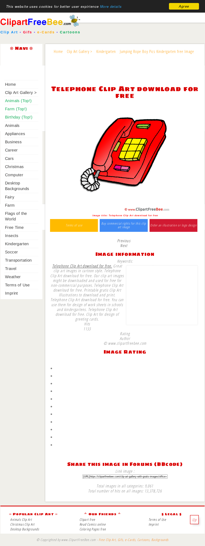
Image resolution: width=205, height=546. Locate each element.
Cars (9, 158)
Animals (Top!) (18, 101)
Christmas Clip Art (22, 524)
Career (11, 150)
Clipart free (87, 519)
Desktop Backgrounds (24, 529)
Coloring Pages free (92, 529)
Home (10, 84)
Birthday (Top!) (18, 117)
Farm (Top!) (16, 109)
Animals (12, 125)
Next (123, 245)
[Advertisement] (125, 72)
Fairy (9, 197)
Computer (14, 175)
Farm (10, 205)
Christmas (14, 166)
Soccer (11, 252)
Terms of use (74, 225)
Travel (10, 268)
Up (194, 519)
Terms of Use (17, 285)
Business (13, 142)
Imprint (11, 293)
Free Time (14, 227)
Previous (123, 240)
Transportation (18, 260)
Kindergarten (17, 244)
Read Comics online (92, 524)
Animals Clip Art (21, 519)
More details (111, 6)
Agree (184, 6)
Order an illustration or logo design (173, 225)
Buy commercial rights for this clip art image (123, 225)
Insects (11, 235)
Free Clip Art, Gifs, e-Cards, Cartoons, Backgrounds (134, 539)
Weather (13, 277)
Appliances (15, 134)
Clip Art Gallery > (21, 92)
